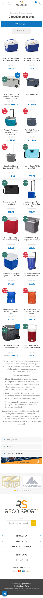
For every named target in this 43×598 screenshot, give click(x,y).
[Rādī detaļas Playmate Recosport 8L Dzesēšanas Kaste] (11, 46)
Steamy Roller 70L (32, 94)
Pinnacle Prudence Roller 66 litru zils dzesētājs (11, 132)
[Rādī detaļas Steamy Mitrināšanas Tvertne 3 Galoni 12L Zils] (11, 297)
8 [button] (26, 490)
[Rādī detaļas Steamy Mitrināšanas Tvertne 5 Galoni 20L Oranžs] (32, 297)
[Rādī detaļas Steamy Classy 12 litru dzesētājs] (32, 153)
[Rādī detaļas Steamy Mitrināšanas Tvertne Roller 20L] (32, 261)
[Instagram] (26, 560)
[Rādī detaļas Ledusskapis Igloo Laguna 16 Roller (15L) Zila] (32, 189)
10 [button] (30, 490)
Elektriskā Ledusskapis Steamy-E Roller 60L (11, 346)
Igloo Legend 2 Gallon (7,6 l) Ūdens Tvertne (32, 346)
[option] (20, 482)
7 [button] (24, 490)
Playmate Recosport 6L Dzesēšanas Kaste (32, 59)
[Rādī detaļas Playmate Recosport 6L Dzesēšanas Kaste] (32, 46)
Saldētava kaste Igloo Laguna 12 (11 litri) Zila (11, 275)
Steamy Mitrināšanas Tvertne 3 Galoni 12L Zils (11, 312)
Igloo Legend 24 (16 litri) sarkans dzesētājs (11, 239)
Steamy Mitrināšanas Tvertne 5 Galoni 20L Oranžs (32, 312)
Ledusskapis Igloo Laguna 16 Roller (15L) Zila (32, 204)
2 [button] (14, 490)
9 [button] (28, 490)
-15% (17, 75)
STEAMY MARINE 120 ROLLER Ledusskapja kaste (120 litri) (11, 96)
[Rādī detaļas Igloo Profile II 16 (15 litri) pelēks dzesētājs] (32, 225)
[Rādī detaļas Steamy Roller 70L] (32, 82)
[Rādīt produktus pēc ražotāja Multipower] (20, 482)
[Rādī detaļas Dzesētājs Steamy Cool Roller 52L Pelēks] (11, 153)
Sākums (13, 13)
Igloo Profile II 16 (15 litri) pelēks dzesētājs (32, 239)
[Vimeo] (21, 559)
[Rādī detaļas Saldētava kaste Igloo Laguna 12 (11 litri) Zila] (11, 261)
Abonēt (33, 523)
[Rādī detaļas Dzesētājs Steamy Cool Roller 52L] (32, 117)
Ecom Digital (24, 586)
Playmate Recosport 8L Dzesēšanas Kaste (11, 59)
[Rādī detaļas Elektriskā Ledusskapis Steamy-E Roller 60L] (11, 333)
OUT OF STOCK (25, 75)
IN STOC (4, 79)
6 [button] (22, 490)
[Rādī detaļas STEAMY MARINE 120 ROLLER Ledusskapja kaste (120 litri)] (11, 82)
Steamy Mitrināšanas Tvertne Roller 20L (32, 275)
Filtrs (22, 24)
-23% (17, 326)
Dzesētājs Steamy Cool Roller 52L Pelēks (11, 167)
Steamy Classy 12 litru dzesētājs (32, 167)
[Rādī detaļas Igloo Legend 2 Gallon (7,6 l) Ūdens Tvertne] (32, 333)
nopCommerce (26, 584)
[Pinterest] (17, 560)
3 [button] (17, 490)
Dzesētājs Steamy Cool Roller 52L (32, 131)
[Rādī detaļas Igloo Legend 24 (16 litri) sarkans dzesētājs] (11, 225)
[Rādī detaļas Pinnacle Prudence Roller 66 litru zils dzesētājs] (11, 117)
